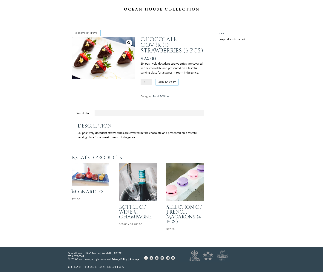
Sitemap (134, 259)
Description (83, 113)
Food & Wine (161, 96)
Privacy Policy (119, 259)
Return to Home (86, 33)
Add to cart (167, 82)
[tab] (83, 113)
